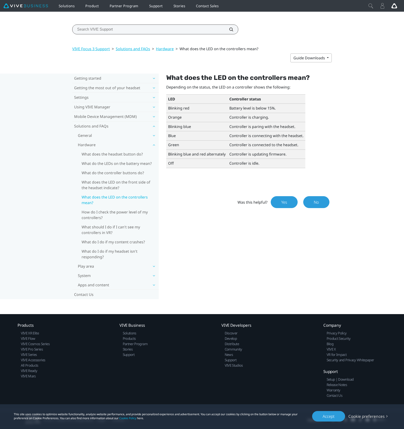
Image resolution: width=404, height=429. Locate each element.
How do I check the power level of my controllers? (115, 214)
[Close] (371, 6)
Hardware (165, 48)
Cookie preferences (366, 416)
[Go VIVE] (394, 6)
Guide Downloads (309, 57)
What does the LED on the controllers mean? (115, 200)
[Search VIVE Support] (228, 29)
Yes (284, 202)
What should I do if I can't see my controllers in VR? (111, 229)
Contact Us (84, 294)
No (316, 202)
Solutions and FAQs (133, 48)
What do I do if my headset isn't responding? (109, 254)
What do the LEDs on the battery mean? (117, 163)
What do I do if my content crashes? (113, 242)
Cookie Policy (127, 418)
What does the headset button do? (112, 154)
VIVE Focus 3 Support (91, 48)
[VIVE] (26, 6)
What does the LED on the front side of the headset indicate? (116, 185)
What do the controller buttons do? (113, 172)
